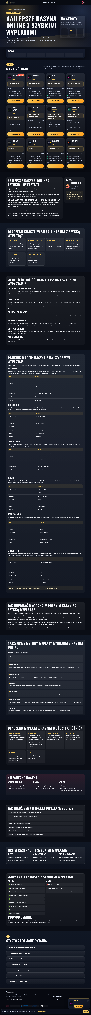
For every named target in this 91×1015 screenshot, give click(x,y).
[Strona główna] (11, 2)
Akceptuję (86, 1011)
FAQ (67, 54)
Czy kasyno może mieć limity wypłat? (18, 981)
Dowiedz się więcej (41, 1011)
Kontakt (53, 2)
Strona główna (9, 9)
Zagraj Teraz (16, 100)
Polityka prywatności (57, 996)
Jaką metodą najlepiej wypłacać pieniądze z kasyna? (22, 947)
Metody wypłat (50, 54)
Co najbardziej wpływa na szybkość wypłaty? (20, 970)
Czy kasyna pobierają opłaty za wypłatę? (19, 964)
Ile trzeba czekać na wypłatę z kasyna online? (20, 953)
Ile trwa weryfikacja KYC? (15, 975)
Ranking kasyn (12, 54)
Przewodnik (31, 54)
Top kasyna (46, 2)
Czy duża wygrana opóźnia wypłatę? (18, 958)
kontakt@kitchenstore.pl (16, 999)
